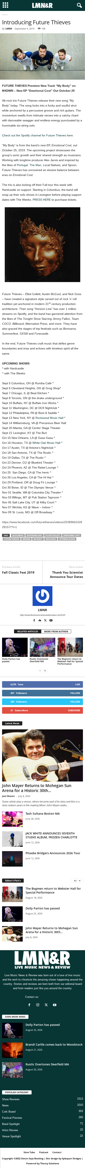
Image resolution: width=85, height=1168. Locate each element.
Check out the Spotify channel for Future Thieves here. (38, 135)
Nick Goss (51, 539)
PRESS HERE (42, 199)
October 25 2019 (67, 539)
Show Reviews (11, 1099)
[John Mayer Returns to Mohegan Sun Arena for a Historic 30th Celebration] (42, 755)
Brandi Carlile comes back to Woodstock (54, 1044)
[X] (16, 554)
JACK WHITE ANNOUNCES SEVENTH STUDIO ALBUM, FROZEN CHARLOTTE (51, 835)
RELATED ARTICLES (27, 631)
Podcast (43, 1152)
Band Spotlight (11, 1124)
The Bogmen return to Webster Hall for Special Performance (70, 661)
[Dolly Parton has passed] (15, 647)
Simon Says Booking (32, 1158)
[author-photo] (42, 596)
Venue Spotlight (11, 1136)
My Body (38, 539)
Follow (75, 693)
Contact (56, 1152)
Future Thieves (11, 539)
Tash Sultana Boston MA (43, 813)
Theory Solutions (49, 1163)
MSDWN (26, 539)
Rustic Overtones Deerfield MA (39, 660)
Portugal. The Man (29, 165)
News (5, 1105)
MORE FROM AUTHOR (56, 631)
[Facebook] (6, 554)
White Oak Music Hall (46, 442)
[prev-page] (40, 671)
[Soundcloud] (40, 620)
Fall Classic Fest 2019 (18, 572)
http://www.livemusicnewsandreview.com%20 (42, 615)
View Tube (29, 1152)
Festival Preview (12, 1117)
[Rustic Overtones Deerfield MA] (42, 647)
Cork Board (8, 1111)
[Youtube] (50, 620)
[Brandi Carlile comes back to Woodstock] (12, 1050)
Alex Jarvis (17, 535)
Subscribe (74, 710)
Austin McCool (34, 535)
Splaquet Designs (71, 1158)
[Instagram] (38, 1005)
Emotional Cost (72, 535)
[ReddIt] (25, 554)
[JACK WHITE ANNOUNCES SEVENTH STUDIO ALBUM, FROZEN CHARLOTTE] (12, 839)
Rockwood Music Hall (49, 417)
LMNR (8, 28)
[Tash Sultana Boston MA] (12, 819)
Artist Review (10, 1130)
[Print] (44, 554)
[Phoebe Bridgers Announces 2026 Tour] (12, 859)
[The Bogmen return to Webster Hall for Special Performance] (70, 647)
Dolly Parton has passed (11, 660)
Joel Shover (8, 796)
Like (77, 684)
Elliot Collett (53, 535)
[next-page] (45, 671)
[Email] (35, 554)
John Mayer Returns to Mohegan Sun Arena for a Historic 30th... (36, 788)
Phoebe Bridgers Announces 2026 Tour (53, 853)
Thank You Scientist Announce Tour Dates (66, 574)
